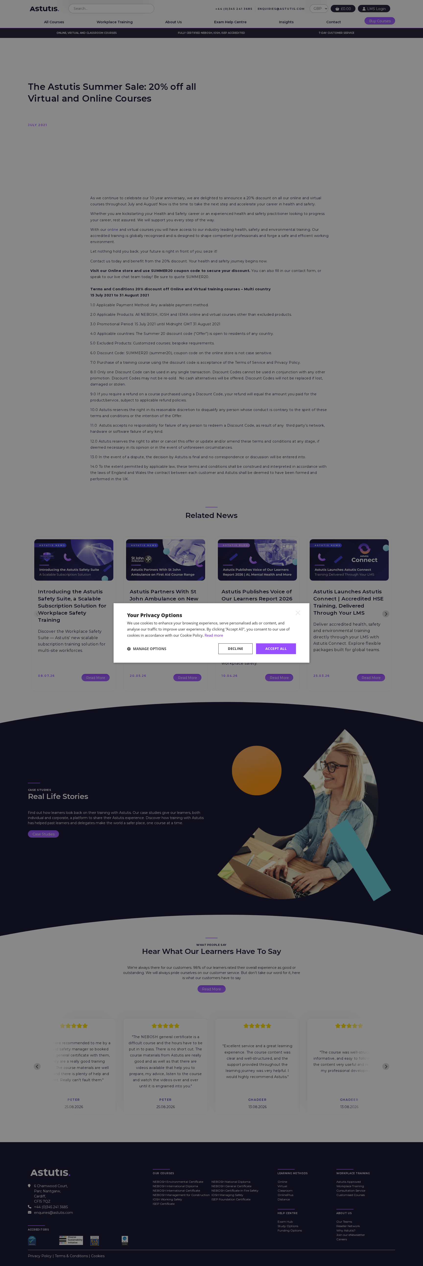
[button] (146, 648)
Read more (214, 635)
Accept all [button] (276, 648)
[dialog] (211, 633)
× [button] (298, 612)
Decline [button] (235, 648)
